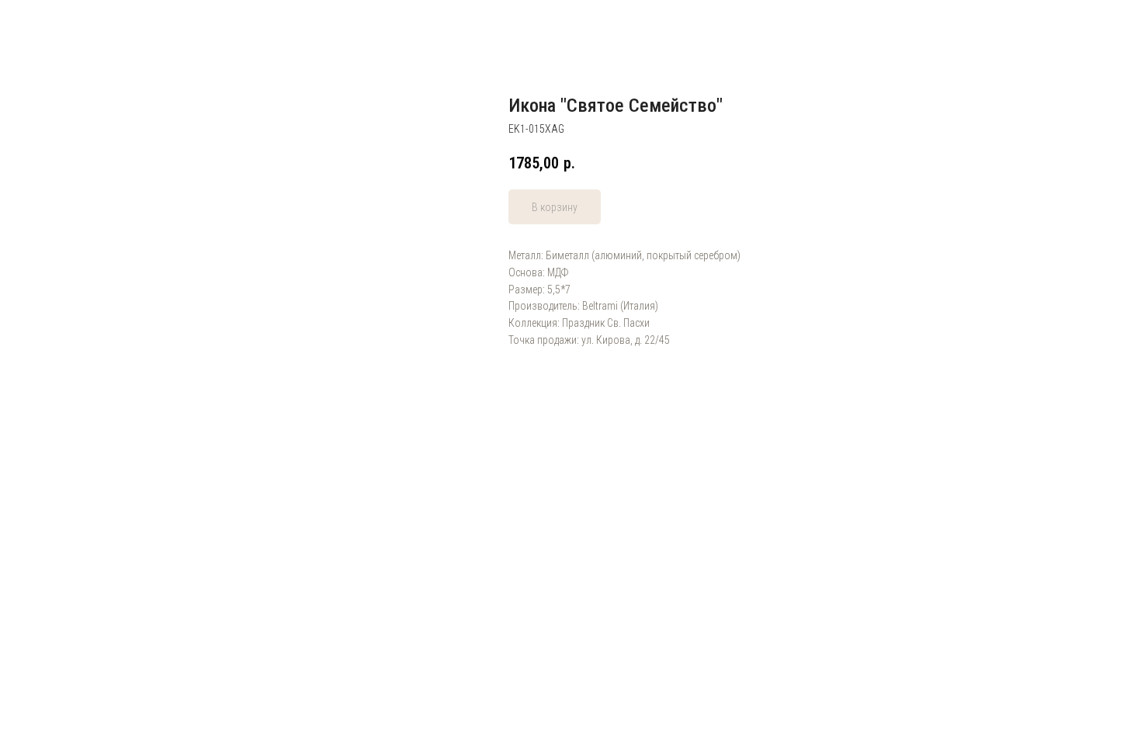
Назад (43, 23)
